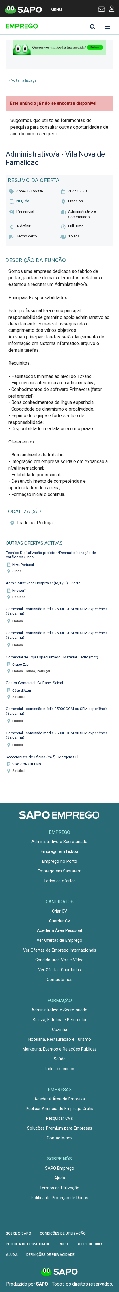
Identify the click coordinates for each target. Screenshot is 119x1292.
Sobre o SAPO (18, 1233)
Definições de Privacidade (50, 1255)
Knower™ (19, 591)
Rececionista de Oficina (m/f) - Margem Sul (42, 757)
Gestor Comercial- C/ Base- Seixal (34, 683)
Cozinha (59, 1029)
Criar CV (59, 911)
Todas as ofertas (60, 881)
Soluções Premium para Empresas (59, 1128)
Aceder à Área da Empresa (59, 1099)
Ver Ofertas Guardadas (59, 969)
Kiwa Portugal (23, 565)
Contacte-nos (59, 979)
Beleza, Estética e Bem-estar (60, 1019)
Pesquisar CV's (59, 1118)
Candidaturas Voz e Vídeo (59, 960)
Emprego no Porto (59, 861)
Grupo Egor (21, 664)
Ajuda (59, 1178)
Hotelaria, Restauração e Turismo (59, 1039)
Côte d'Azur (21, 690)
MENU (56, 9)
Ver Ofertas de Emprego (59, 940)
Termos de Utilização (59, 1188)
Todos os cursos (59, 1068)
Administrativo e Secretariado (59, 841)
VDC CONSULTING (26, 764)
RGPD (63, 1244)
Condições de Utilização (63, 1233)
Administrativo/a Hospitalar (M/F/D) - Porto (43, 583)
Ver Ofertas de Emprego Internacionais (59, 950)
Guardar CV (59, 921)
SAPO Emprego (59, 1168)
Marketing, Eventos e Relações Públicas (60, 1049)
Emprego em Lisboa (59, 851)
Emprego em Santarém (59, 871)
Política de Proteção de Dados (59, 1197)
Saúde (60, 1059)
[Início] (47, 26)
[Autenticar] (101, 10)
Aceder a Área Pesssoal (59, 930)
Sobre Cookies (90, 1244)
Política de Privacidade (28, 1244)
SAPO (59, 1272)
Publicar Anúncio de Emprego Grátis (59, 1108)
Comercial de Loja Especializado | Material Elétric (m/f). (52, 657)
